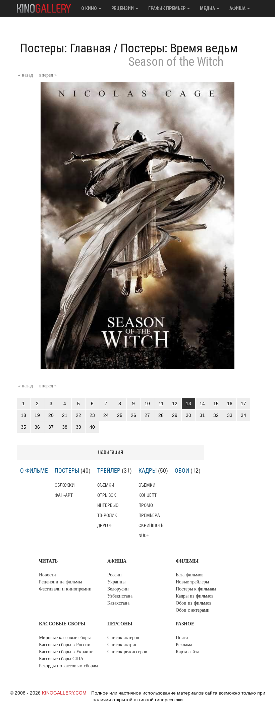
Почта (182, 637)
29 (174, 415)
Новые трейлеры (192, 581)
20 (51, 415)
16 (229, 403)
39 (78, 427)
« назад (25, 75)
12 (174, 403)
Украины (116, 581)
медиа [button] (208, 8)
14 (202, 403)
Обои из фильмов (194, 603)
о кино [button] (89, 8)
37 (51, 427)
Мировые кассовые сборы (65, 637)
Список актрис (122, 644)
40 (92, 427)
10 (147, 403)
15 (216, 403)
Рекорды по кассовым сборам (68, 665)
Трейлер (108, 471)
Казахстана (118, 603)
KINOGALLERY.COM (64, 693)
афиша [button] (237, 8)
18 (23, 415)
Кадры (148, 471)
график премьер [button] (167, 8)
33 (229, 415)
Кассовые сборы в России (65, 644)
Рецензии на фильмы (60, 581)
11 (161, 403)
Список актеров (123, 637)
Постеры (67, 471)
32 (216, 415)
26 (133, 415)
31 (202, 415)
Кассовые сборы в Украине (66, 651)
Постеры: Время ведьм (179, 48)
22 (78, 415)
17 (243, 403)
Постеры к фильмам (196, 588)
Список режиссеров (127, 651)
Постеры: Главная (65, 48)
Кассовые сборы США (61, 658)
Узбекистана (119, 596)
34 (243, 415)
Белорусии (118, 588)
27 (147, 415)
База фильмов (190, 574)
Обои (182, 471)
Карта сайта (187, 651)
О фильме (34, 471)
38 (64, 427)
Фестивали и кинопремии (65, 588)
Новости (47, 574)
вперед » (48, 75)
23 (92, 415)
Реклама (184, 644)
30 (188, 415)
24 (106, 415)
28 (161, 415)
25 (119, 415)
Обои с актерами (193, 610)
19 (37, 415)
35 (23, 427)
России (114, 574)
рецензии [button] (123, 8)
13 (188, 403)
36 (37, 427)
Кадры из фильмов (195, 596)
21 (64, 415)
